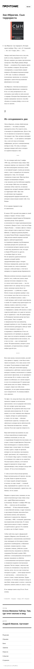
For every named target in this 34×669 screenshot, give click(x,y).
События (5, 656)
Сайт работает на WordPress (11, 665)
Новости (5, 652)
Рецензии (6, 635)
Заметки (5, 648)
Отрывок (27, 599)
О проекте (6, 660)
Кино (4, 643)
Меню (28, 6)
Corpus (19, 599)
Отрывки (13, 599)
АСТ (23, 599)
